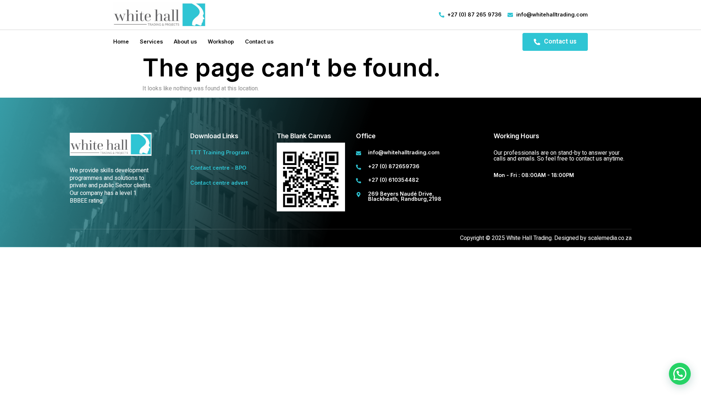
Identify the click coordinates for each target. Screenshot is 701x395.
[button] (680, 374)
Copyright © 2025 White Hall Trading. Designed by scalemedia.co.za (546, 238)
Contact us (259, 41)
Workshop (221, 41)
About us (185, 41)
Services (151, 41)
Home (121, 41)
